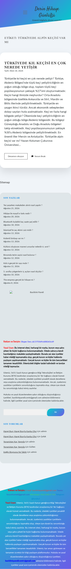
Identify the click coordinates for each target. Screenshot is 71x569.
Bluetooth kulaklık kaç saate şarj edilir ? (21, 222)
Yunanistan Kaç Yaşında (14, 442)
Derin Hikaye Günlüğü (47, 12)
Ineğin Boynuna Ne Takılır (15, 452)
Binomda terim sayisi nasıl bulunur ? (19, 255)
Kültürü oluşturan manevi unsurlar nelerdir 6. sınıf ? (26, 247)
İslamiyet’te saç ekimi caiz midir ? (18, 230)
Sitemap (5, 182)
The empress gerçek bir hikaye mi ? (19, 280)
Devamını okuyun (18, 157)
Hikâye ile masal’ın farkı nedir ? (17, 213)
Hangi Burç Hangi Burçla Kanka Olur (20, 431)
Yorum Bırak (39, 156)
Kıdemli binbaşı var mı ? (14, 238)
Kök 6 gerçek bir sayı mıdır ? (16, 263)
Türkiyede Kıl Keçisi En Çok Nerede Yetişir (35, 65)
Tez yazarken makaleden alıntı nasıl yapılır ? (22, 205)
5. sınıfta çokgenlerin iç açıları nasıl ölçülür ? (23, 272)
